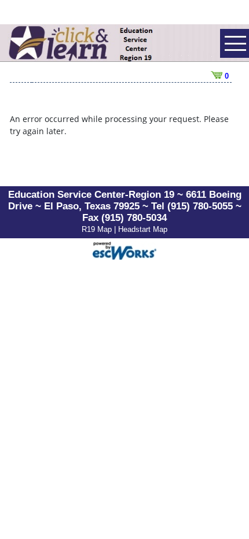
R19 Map (98, 229)
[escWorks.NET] (124, 249)
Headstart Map (142, 229)
